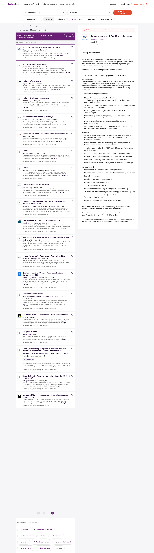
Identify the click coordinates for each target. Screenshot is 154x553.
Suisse (32, 26)
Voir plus (60, 55)
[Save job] (72, 47)
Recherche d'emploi (22, 26)
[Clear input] (64, 12)
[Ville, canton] (88, 12)
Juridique (58, 536)
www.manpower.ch (127, 219)
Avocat (25, 530)
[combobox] (44, 12)
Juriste (25, 542)
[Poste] (42, 12)
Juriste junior (27, 548)
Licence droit (45, 548)
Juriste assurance (42, 542)
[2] (52, 513)
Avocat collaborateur (44, 530)
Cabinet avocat (28, 536)
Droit (44, 536)
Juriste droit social (64, 542)
